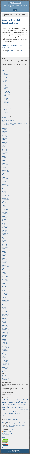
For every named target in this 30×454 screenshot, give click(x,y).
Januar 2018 (4, 180)
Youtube (11, 414)
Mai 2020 (4, 145)
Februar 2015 (5, 226)
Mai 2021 (4, 139)
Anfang (3, 399)
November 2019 (5, 152)
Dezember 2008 (5, 329)
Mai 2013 (4, 255)
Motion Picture (6, 90)
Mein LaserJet (12, 429)
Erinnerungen (6, 73)
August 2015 (4, 217)
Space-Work (14, 50)
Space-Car (6, 98)
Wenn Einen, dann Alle (6, 434)
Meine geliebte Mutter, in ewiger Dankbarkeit (11, 119)
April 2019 (4, 161)
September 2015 (5, 216)
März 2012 (4, 275)
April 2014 (4, 240)
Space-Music (6, 102)
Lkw (14, 407)
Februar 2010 (5, 310)
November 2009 (5, 314)
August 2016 (4, 201)
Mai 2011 (4, 289)
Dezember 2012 (5, 262)
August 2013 (4, 251)
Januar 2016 (4, 210)
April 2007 (4, 357)
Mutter (3, 409)
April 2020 (4, 146)
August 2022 (4, 131)
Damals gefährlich (5, 436)
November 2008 (5, 331)
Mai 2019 (4, 160)
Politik (6, 85)
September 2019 (5, 154)
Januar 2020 (4, 149)
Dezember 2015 (5, 212)
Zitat (17, 414)
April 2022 (4, 132)
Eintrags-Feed (4, 376)
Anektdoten (4, 447)
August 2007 (4, 352)
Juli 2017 (4, 187)
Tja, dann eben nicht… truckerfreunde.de (16, 421)
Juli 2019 (4, 157)
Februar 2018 (5, 178)
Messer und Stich (5, 437)
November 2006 (5, 364)
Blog (18, 399)
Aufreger (5, 71)
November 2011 (5, 280)
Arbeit (21, 50)
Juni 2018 (4, 174)
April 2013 (4, 257)
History (5, 84)
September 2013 (5, 250)
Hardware (7, 110)
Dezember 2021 (5, 135)
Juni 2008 (4, 338)
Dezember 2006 (5, 363)
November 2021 (5, 136)
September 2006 (5, 367)
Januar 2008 (4, 345)
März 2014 (4, 241)
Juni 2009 (4, 321)
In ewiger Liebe (5, 117)
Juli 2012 (4, 269)
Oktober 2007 (5, 349)
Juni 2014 (4, 237)
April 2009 (4, 324)
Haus (3, 404)
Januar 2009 (4, 328)
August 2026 (4, 128)
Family (5, 83)
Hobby (5, 88)
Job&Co (5, 77)
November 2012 (5, 263)
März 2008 (4, 342)
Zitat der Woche (23, 414)
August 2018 (4, 173)
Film (7, 402)
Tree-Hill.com (7, 431)
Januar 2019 (4, 166)
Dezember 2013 (5, 245)
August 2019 (4, 156)
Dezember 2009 (5, 312)
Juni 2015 (4, 220)
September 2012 (5, 266)
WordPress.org (4, 379)
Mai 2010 (4, 305)
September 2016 (5, 199)
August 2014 (4, 234)
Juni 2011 (4, 287)
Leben (3, 51)
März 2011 (4, 291)
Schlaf (18, 409)
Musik (26, 407)
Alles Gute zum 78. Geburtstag (8, 120)
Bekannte (15, 399)
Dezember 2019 (5, 150)
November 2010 (5, 297)
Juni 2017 (4, 188)
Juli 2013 (4, 252)
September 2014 (5, 233)
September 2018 (5, 171)
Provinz (5, 95)
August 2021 (4, 138)
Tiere (5, 113)
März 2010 (4, 308)
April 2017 (4, 191)
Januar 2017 (4, 194)
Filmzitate (7, 91)
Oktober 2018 (5, 170)
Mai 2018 (4, 175)
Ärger (3, 415)
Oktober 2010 (5, 298)
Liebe (12, 407)
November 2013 (5, 247)
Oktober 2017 (4, 184)
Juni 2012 (4, 270)
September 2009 (5, 317)
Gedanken (6, 74)
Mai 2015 (4, 222)
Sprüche (26, 409)
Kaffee (25, 404)
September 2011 (5, 283)
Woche (6, 414)
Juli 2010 (4, 303)
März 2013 (4, 258)
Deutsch (21, 399)
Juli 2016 (4, 202)
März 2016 (4, 208)
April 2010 (4, 307)
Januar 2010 (4, 311)
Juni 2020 (4, 143)
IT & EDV (5, 76)
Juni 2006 (4, 371)
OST (9, 410)
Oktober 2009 (5, 315)
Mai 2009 (4, 322)
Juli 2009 (4, 319)
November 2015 (5, 213)
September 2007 (5, 350)
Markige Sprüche (20, 407)
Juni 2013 (4, 254)
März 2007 (4, 359)
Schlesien (7, 87)
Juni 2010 (4, 304)
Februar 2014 (5, 243)
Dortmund (25, 399)
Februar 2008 (5, 343)
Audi (10, 399)
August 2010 (4, 301)
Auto (12, 399)
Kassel (3, 407)
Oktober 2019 (5, 153)
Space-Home (6, 101)
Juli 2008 (4, 336)
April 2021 (4, 141)
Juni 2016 (4, 203)
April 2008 (4, 340)
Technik (5, 109)
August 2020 (4, 142)
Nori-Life (3, 70)
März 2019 (4, 163)
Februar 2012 (5, 276)
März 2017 (4, 192)
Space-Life (10, 50)
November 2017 (5, 182)
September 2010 (5, 300)
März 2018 (4, 177)
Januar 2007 (4, 361)
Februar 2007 (5, 360)
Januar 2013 (4, 261)
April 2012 (4, 273)
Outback (12, 409)
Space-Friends (6, 99)
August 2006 (5, 368)
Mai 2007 (4, 356)
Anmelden (4, 375)
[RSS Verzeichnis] (5, 442)
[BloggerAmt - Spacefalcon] (5, 446)
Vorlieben (5, 80)
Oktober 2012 (5, 265)
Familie (4, 402)
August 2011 (4, 284)
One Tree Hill (7, 92)
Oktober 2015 (5, 215)
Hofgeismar (12, 404)
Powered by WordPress (12, 451)
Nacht (6, 409)
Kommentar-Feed (5, 378)
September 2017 (5, 185)
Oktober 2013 (4, 248)
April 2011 (4, 290)
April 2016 (4, 206)
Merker (5, 78)
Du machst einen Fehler (7, 433)
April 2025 (4, 129)
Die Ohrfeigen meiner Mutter (11, 419)
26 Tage (3, 121)
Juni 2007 (4, 354)
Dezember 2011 (5, 279)
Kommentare (6, 51)
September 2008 (5, 333)
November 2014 (5, 230)
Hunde (17, 404)
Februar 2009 (5, 326)
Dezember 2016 (5, 195)
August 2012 (4, 268)
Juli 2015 (4, 219)
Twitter (6, 105)
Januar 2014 (4, 244)
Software (7, 112)
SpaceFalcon (15, 3)
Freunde (21, 402)
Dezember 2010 (5, 296)
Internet (21, 404)
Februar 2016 (5, 209)
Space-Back (6, 97)
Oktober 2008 (5, 332)
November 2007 (5, 347)
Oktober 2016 (5, 198)
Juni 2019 (4, 159)
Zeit (15, 414)
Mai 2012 (4, 272)
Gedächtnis (24, 50)
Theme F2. (20, 451)
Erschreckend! (11, 426)
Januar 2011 (4, 294)
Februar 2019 (5, 164)
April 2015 (4, 223)
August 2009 (4, 318)
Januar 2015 (4, 227)
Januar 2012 (4, 277)
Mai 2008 (4, 339)
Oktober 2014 (5, 231)
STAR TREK (7, 94)
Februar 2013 (5, 259)
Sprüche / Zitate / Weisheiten (10, 108)
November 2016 (5, 196)
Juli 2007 (4, 353)
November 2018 (5, 168)
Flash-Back (16, 402)
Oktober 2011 (4, 282)
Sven (20, 411)
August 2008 (5, 335)
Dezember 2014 (5, 229)
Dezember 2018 (5, 167)
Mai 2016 (4, 205)
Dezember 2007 (5, 346)
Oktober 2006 (5, 366)
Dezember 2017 (5, 181)
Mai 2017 (4, 189)
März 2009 (4, 325)
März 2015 (4, 224)
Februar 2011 (5, 293)
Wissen (3, 413)
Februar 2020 (5, 148)
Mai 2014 (4, 238)
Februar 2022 (5, 134)
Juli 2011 (4, 286)
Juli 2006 (4, 370)
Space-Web (6, 103)
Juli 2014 (4, 236)
